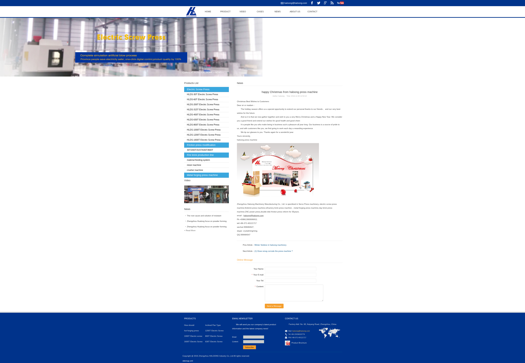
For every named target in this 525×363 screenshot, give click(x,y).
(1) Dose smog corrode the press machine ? (273, 251)
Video (243, 11)
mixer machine (194, 165)
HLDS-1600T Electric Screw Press (204, 140)
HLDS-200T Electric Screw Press (203, 104)
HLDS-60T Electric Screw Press (202, 99)
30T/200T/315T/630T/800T (200, 150)
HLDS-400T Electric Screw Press (203, 114)
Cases (260, 11)
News (278, 11)
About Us (295, 11)
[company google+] (325, 3)
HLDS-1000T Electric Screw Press (204, 130)
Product (225, 11)
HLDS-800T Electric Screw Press (203, 125)
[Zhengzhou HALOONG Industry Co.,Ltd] (191, 11)
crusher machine (195, 170)
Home (208, 11)
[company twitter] (319, 3)
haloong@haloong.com (295, 3)
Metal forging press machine (202, 175)
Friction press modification (201, 145)
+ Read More (190, 230)
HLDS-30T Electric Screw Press (202, 94)
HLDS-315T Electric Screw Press (203, 109)
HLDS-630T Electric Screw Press (203, 119)
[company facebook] (312, 3)
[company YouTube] (340, 3)
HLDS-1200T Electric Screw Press (204, 135)
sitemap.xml (188, 361)
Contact (312, 11)
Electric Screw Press (198, 89)
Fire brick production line (200, 155)
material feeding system (198, 160)
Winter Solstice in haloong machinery (270, 245)
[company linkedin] (332, 3)
